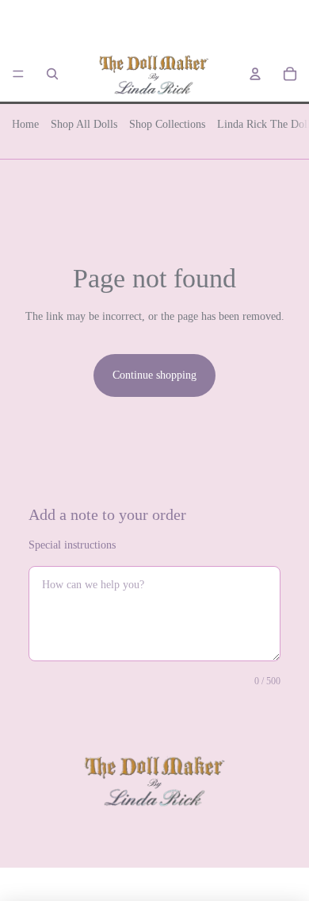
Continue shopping (154, 375)
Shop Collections (167, 124)
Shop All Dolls (84, 124)
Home (25, 124)
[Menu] (18, 74)
